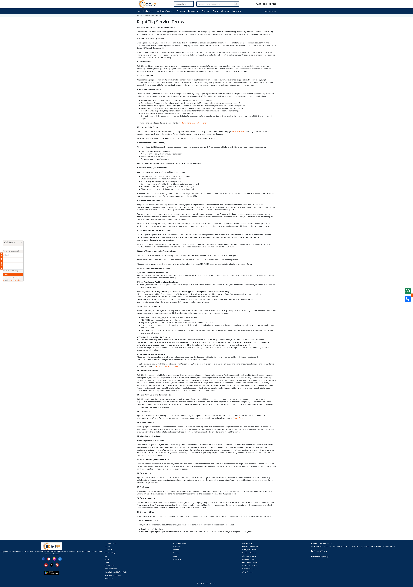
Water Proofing (247, 572)
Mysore (176, 550)
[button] (145, 11)
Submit (19, 274)
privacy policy (28, 280)
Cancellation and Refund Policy (116, 572)
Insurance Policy (238, 131)
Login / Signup (270, 11)
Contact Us (108, 550)
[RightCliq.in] (147, 4)
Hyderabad (177, 553)
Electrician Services (249, 553)
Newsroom (108, 578)
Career (107, 562)
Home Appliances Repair (251, 546)
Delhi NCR (177, 559)
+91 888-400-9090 (267, 3)
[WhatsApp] (408, 291)
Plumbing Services (249, 556)
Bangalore (177, 546)
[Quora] (57, 565)
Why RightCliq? (110, 553)
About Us (108, 546)
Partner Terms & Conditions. (167, 366)
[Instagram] (54, 559)
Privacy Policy (238, 418)
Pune (175, 556)
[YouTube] (49, 559)
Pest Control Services (250, 562)
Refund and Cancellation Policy (194, 123)
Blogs (107, 559)
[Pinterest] (46, 565)
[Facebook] (43, 559)
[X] (51, 565)
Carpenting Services (249, 566)
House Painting (248, 569)
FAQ (106, 556)
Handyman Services (249, 550)
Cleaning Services (248, 559)
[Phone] (408, 299)
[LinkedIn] (60, 559)
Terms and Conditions (113, 575)
